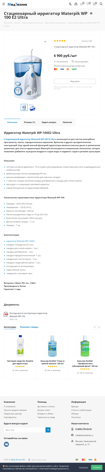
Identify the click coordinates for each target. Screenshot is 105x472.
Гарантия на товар (46, 417)
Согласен (96, 467)
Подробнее (83, 467)
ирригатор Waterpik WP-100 (19, 241)
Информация (78, 402)
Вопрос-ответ (44, 410)
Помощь (42, 402)
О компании (9, 406)
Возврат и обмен (45, 413)
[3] (60, 41)
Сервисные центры (13, 413)
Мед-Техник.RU (18, 459)
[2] (57, 41)
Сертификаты (10, 417)
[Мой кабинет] (76, 4)
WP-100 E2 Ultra (48, 139)
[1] (55, 41)
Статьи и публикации (81, 410)
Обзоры (75, 413)
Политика (76, 417)
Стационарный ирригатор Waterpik (22, 139)
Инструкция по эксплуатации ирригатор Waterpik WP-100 (28, 314)
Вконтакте (6, 444)
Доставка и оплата (46, 406)
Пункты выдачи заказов (15, 410)
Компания (9, 402)
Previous (95, 327)
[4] (62, 41)
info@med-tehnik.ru (84, 435)
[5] (65, 41)
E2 (33, 241)
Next (99, 327)
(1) (29, 122)
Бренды (75, 406)
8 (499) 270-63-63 (83, 429)
